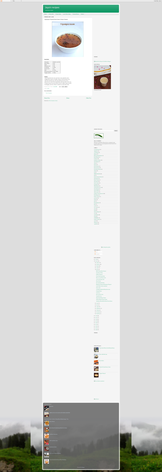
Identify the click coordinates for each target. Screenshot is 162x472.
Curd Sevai (98, 292)
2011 (96, 261)
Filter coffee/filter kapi (103, 354)
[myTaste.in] (96, 399)
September (98, 308)
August (97, 306)
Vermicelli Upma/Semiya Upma (104, 367)
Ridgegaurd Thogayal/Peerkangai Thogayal (103, 284)
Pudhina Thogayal (99, 274)
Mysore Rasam (52, 421)
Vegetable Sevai (99, 296)
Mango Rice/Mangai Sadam (101, 297)
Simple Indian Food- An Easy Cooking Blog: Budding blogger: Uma (56, 419)
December (98, 313)
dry (94, 172)
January (97, 262)
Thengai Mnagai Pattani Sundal (101, 299)
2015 (96, 321)
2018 (96, 326)
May (97, 269)
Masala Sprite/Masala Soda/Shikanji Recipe (106, 348)
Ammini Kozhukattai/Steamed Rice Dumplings (57, 459)
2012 (96, 315)
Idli (94, 175)
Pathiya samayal (97, 196)
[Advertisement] (99, 35)
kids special (96, 181)
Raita (95, 204)
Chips (95, 163)
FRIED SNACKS (97, 173)
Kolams (82, 14)
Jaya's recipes (52, 7)
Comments (97, 254)
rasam (48, 88)
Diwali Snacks (96, 166)
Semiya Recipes (97, 211)
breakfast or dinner (97, 160)
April (97, 267)
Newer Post (47, 98)
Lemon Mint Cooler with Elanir (101, 286)
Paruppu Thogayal (102, 373)
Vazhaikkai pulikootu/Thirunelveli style (103, 289)
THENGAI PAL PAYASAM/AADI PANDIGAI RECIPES (59, 412)
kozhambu (96, 184)
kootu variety (96, 182)
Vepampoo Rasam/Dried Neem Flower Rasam (104, 301)
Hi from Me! (51, 14)
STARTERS (96, 217)
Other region (96, 192)
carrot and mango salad (100, 279)
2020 (96, 329)
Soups (95, 216)
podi (95, 201)
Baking (95, 154)
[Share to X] (64, 86)
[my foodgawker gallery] (105, 247)
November (98, 311)
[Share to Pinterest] (66, 86)
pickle (95, 199)
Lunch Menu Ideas (67, 14)
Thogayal (95, 222)
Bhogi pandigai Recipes (98, 155)
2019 (96, 327)
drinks (95, 170)
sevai (95, 213)
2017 (96, 324)
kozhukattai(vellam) (53, 446)
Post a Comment (49, 93)
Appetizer (95, 151)
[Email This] (62, 86)
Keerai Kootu (98, 281)
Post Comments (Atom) (53, 100)
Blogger (83, 467)
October (97, 310)
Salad (95, 210)
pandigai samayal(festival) (98, 193)
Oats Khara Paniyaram (53, 434)
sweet (95, 220)
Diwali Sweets (96, 167)
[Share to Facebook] (65, 86)
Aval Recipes (96, 152)
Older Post (88, 98)
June (97, 303)
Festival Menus (76, 14)
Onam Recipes (96, 189)
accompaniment (97, 149)
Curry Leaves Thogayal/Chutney (55, 453)
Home (45, 14)
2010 (96, 259)
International (96, 178)
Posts (96, 251)
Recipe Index (58, 14)
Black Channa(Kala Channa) (101, 271)
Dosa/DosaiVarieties (97, 169)
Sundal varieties (97, 219)
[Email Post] (60, 86)
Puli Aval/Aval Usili (99, 294)
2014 (96, 319)
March (97, 266)
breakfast (95, 158)
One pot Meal (96, 190)
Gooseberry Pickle (99, 272)
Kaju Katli (51, 406)
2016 (96, 322)
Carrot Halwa (101, 360)
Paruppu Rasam (99, 291)
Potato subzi (98, 287)
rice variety (96, 207)
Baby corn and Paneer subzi (101, 277)
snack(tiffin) (96, 214)
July (97, 305)
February (98, 264)
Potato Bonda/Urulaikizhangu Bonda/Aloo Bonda (58, 427)
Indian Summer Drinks (98, 176)
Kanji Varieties (96, 179)
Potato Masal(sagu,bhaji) (100, 276)
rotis (95, 208)
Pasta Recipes (96, 195)
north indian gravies (97, 187)
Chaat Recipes (96, 161)
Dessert (95, 164)
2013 (96, 317)
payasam (95, 198)
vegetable (95, 224)
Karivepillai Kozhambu (100, 282)
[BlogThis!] (63, 86)
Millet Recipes (96, 185)
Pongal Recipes (96, 202)
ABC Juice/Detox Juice (53, 440)
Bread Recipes (96, 157)
